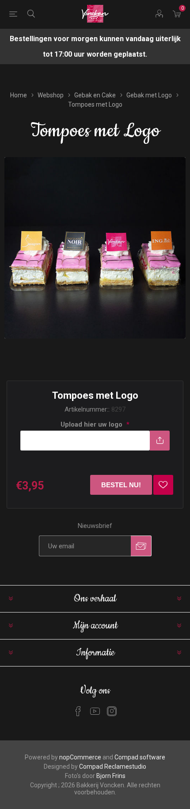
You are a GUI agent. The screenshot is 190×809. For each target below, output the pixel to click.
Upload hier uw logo (92, 424)
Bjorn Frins (110, 775)
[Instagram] (112, 711)
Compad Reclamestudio (112, 766)
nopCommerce (80, 757)
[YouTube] (95, 711)
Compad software (139, 757)
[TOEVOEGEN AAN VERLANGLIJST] (163, 485)
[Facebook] (78, 711)
